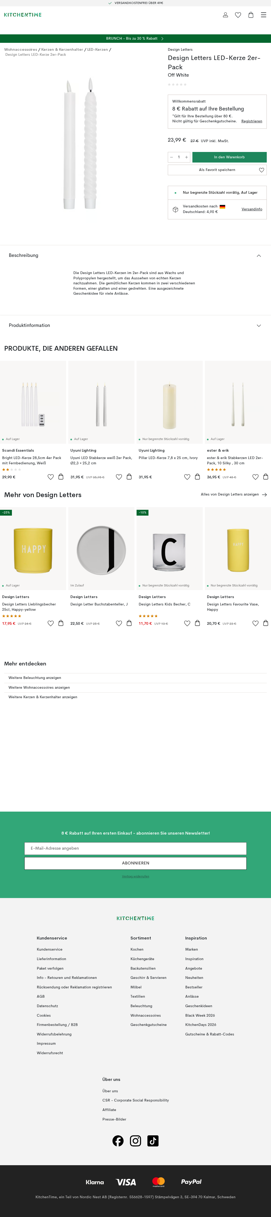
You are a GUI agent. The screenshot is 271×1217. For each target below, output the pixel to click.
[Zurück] (9, 143)
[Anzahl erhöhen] (186, 157)
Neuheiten (194, 978)
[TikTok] (153, 1141)
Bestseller (193, 987)
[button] (177, 84)
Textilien (137, 996)
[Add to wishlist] (51, 476)
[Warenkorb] (251, 14)
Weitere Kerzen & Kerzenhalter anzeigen (42, 697)
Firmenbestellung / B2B (57, 1025)
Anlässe (192, 996)
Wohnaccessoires (20, 49)
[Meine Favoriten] (238, 14)
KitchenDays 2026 (200, 1025)
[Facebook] (118, 1141)
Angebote (193, 968)
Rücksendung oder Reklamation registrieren (74, 987)
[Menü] (263, 14)
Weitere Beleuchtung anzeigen (34, 678)
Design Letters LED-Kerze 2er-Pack (35, 55)
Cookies (44, 1015)
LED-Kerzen (97, 49)
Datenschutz (47, 1006)
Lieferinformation (51, 959)
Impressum (46, 1043)
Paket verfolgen (50, 968)
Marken (191, 949)
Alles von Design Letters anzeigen (230, 494)
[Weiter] (152, 143)
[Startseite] (22, 15)
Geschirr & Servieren (148, 978)
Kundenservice (49, 949)
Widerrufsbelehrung (54, 1034)
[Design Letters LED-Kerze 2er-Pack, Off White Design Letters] (80, 142)
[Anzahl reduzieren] (171, 157)
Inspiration (194, 959)
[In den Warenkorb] (61, 476)
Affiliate (109, 1110)
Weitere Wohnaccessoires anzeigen (39, 688)
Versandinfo (252, 209)
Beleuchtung (141, 1006)
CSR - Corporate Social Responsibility (135, 1101)
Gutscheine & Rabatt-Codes (209, 1034)
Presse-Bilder (114, 1119)
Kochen (136, 949)
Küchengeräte (142, 959)
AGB (41, 996)
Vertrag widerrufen (135, 876)
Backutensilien (143, 968)
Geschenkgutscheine (148, 1025)
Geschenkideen (198, 1006)
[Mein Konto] (225, 14)
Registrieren (251, 121)
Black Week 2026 (200, 1015)
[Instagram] (135, 1141)
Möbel (136, 987)
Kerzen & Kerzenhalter (62, 49)
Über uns (110, 1091)
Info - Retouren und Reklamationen (67, 978)
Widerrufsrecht (50, 1053)
